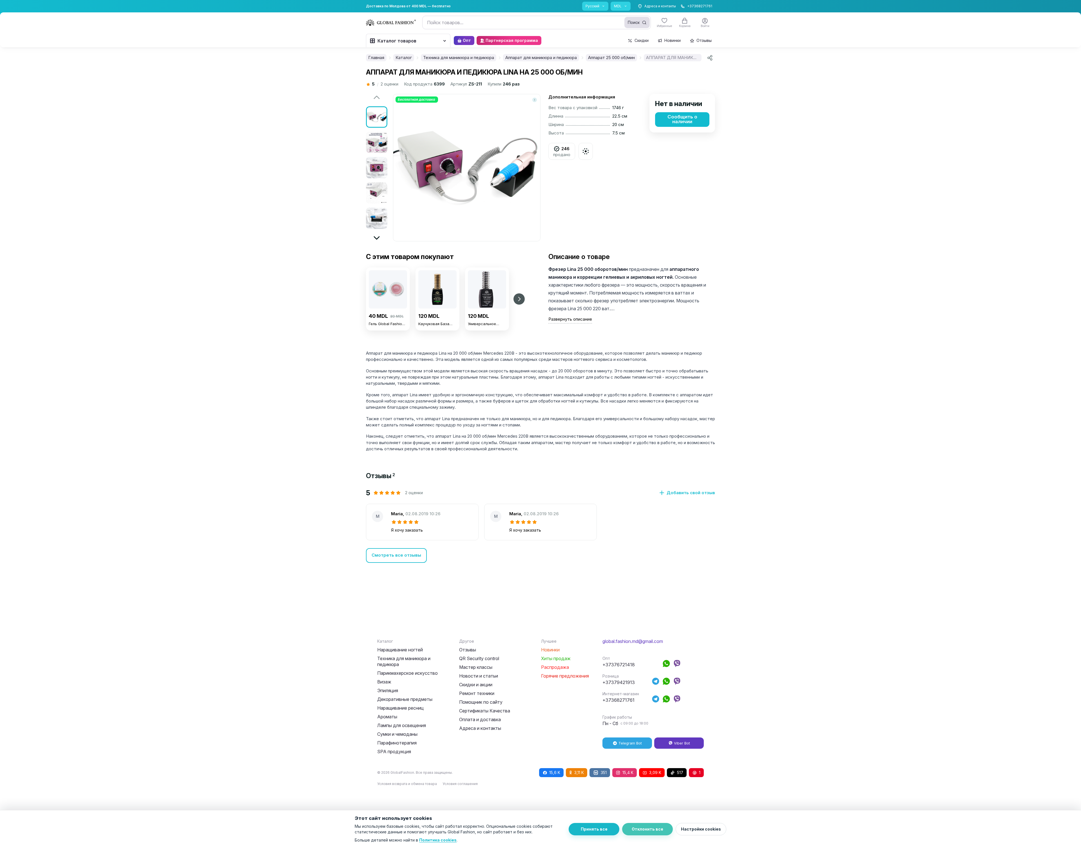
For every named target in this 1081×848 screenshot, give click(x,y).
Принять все (594, 829)
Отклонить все (647, 829)
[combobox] (536, 22)
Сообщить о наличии (682, 119)
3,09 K (655, 772)
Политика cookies (438, 840)
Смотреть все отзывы (396, 555)
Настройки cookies (701, 829)
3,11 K (579, 772)
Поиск (634, 22)
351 (604, 772)
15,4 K (627, 772)
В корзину (388, 341)
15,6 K (554, 772)
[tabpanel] (540, 526)
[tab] (380, 476)
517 (680, 772)
